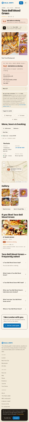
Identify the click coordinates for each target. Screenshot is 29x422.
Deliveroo (16, 128)
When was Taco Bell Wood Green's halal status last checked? (13, 291)
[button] (14, 170)
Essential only (7, 418)
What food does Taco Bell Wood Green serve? (12, 300)
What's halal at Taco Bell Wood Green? (12, 274)
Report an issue (6, 209)
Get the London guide (13, 325)
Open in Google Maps (19, 209)
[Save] (25, 222)
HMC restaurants (6, 398)
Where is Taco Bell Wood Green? (12, 309)
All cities (4, 366)
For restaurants (6, 406)
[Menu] (25, 3)
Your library (5, 386)
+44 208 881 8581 (20, 147)
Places (3, 378)
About (3, 393)
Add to (15, 119)
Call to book (7, 128)
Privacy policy (20, 414)
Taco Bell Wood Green (11, 12)
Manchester (5, 363)
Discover (4, 373)
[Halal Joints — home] (7, 3)
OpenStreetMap (18, 181)
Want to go (9, 115)
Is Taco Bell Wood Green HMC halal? (13, 282)
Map (3, 375)
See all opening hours (9, 138)
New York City (5, 360)
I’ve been (22, 115)
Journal (4, 383)
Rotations (4, 381)
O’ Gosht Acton (8, 237)
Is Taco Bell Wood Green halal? (12, 262)
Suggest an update (7, 111)
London (3, 7)
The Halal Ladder (6, 396)
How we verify (5, 404)
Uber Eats (5, 132)
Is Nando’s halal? (6, 401)
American (17, 7)
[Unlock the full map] (13, 180)
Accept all (16, 418)
